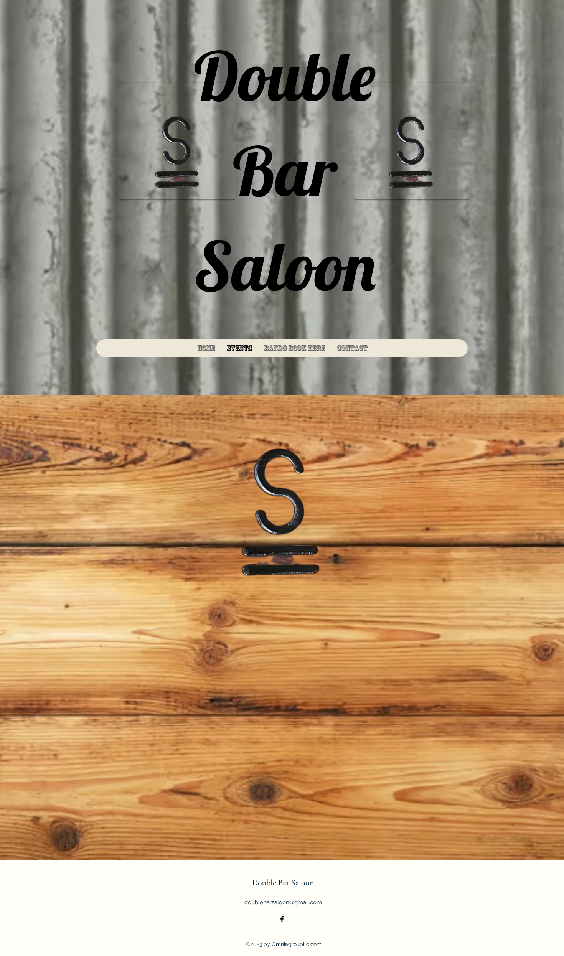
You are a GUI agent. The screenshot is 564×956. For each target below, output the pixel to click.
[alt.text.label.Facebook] (282, 919)
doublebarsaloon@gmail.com (283, 902)
